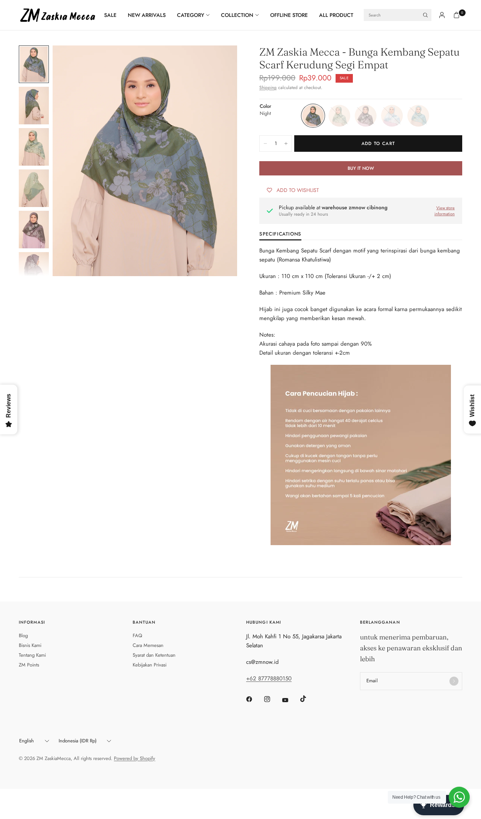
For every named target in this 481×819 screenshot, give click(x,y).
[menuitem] (113, 15)
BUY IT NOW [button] (361, 168)
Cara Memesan (148, 645)
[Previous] (72, 161)
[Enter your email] (453, 681)
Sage (418, 116)
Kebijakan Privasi (149, 664)
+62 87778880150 (269, 678)
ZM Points (29, 664)
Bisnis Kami (30, 645)
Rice (392, 116)
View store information (444, 211)
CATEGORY (190, 15)
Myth (339, 116)
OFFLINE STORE (289, 15)
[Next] (218, 161)
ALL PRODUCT (336, 15)
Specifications (280, 234)
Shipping (268, 87)
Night (313, 116)
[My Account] (442, 15)
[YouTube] (290, 700)
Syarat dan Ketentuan (154, 655)
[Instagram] (272, 699)
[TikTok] (308, 699)
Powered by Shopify (134, 758)
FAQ (137, 635)
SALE (110, 15)
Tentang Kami (32, 655)
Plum (366, 116)
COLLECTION (237, 15)
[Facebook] (254, 699)
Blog (23, 635)
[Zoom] (221, 61)
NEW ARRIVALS (147, 15)
